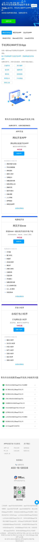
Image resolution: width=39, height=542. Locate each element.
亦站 (27, 535)
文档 (21, 3)
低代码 (7, 70)
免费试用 (8, 21)
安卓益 (20, 535)
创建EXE (18, 241)
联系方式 (26, 451)
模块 (18, 3)
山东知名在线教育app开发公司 (12, 518)
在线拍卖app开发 (8, 527)
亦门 (24, 535)
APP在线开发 (12, 533)
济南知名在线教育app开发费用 (23, 512)
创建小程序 (19, 329)
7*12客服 (20, 78)
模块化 (7, 74)
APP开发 (19, 533)
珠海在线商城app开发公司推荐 (25, 530)
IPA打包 (15, 535)
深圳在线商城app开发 (30, 518)
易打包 (36, 533)
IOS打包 (9, 535)
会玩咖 (21, 537)
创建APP (19, 153)
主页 (3, 3)
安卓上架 (31, 533)
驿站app (32, 535)
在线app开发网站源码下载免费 (27, 521)
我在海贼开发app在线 (9, 521)
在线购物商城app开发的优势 (12, 524)
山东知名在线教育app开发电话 (28, 515)
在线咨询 (34, 5)
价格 (11, 3)
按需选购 (19, 74)
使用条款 (26, 448)
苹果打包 (4, 535)
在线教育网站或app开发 (29, 524)
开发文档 (16, 448)
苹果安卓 (7, 78)
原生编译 (19, 65)
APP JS (6, 448)
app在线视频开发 (25, 509)
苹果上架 (25, 533)
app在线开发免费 (12, 509)
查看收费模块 (19, 208)
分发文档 (16, 451)
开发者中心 (5, 8)
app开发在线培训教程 (15, 505)
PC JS (6, 451)
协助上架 (7, 82)
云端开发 (7, 65)
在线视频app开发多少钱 (22, 527)
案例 (14, 3)
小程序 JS (7, 453)
